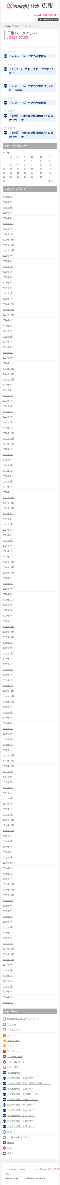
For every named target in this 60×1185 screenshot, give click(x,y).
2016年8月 (8, 841)
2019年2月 (8, 680)
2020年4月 (8, 605)
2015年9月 (8, 900)
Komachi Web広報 (12, 26)
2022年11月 (8, 438)
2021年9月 (8, 513)
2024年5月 (8, 341)
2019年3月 (8, 675)
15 (25, 169)
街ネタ (10, 1153)
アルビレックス (14, 1029)
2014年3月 (8, 997)
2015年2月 (8, 938)
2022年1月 (8, 492)
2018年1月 (8, 750)
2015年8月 (8, 906)
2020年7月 (8, 589)
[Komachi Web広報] (30, 9)
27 (11, 177)
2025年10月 (8, 250)
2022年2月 (8, 486)
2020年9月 (8, 578)
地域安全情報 (13, 1072)
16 (32, 169)
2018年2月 (8, 744)
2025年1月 (8, 299)
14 (18, 169)
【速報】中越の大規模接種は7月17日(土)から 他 (31, 117)
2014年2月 (8, 1002)
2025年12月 (8, 239)
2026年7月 (8, 202)
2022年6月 (8, 465)
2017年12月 (8, 755)
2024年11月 (8, 309)
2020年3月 (8, 610)
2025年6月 (8, 272)
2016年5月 (8, 857)
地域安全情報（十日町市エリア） (23, 1094)
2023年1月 (8, 427)
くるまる (11, 1024)
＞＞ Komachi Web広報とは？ (43, 15)
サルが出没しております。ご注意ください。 (31, 71)
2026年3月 (8, 223)
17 (41, 169)
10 (41, 165)
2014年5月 (8, 986)
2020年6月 (8, 594)
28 (18, 177)
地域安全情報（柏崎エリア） (21, 1110)
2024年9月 (8, 320)
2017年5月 (8, 793)
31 (41, 177)
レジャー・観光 (14, 1056)
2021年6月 (8, 530)
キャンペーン (13, 1040)
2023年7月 (8, 395)
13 (11, 169)
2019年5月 (8, 664)
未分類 (10, 1142)
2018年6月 (8, 723)
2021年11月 (8, 503)
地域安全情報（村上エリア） (21, 1105)
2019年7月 (8, 653)
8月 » (50, 181)
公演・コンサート (16, 1062)
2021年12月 (8, 497)
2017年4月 (8, 798)
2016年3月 (8, 868)
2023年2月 (8, 422)
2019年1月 (8, 685)
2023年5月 (8, 406)
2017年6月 (8, 787)
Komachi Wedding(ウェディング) (23, 1019)
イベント (11, 1035)
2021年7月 (8, 524)
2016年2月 (8, 873)
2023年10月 (8, 379)
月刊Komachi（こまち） (19, 1137)
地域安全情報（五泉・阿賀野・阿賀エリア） (29, 1083)
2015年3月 (8, 932)
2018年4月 (8, 734)
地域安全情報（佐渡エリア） (21, 1088)
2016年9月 (8, 836)
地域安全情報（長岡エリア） (21, 1121)
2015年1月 (8, 943)
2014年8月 (8, 970)
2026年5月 (8, 213)
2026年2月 (8, 229)
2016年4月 (8, 863)
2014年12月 (8, 949)
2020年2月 (8, 615)
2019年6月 (8, 658)
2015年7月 (8, 911)
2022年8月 (8, 454)
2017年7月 (8, 782)
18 (49, 169)
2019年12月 (8, 626)
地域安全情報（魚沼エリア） (21, 1126)
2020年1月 (8, 621)
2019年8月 (8, 648)
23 (32, 173)
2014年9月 (8, 965)
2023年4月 (8, 411)
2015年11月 (8, 889)
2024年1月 (8, 363)
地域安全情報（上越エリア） (21, 1078)
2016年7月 (8, 847)
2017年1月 (8, 814)
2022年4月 (8, 476)
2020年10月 (8, 573)
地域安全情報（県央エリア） (21, 1115)
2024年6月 (8, 336)
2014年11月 (8, 954)
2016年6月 (8, 852)
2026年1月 (8, 234)
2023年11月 (8, 374)
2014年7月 (8, 975)
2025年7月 (8, 266)
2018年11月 (8, 696)
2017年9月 (8, 771)
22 (25, 173)
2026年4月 (8, 218)
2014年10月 (8, 959)
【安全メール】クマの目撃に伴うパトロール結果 (31, 88)
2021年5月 (8, 535)
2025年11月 (8, 245)
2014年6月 (8, 981)
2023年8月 (8, 390)
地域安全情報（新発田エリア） (22, 1099)
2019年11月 (8, 632)
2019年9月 (8, 642)
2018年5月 (8, 728)
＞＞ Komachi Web (15, 1169)
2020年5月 (8, 599)
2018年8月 (8, 712)
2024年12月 (8, 304)
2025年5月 (8, 277)
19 (4, 173)
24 (41, 173)
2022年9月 (8, 449)
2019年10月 (8, 637)
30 (32, 177)
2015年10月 (8, 895)
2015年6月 (8, 916)
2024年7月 (8, 331)
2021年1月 (8, 556)
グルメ (10, 1046)
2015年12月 (8, 884)
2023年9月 (8, 384)
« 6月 (5, 181)
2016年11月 (8, 825)
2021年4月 (8, 540)
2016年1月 (8, 879)
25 (49, 173)
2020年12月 (8, 562)
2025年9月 (8, 256)
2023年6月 (8, 401)
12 (4, 169)
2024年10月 (8, 315)
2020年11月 (8, 567)
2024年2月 (8, 358)
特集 (9, 1148)
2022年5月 (8, 470)
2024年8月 (8, 325)
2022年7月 (8, 460)
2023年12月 (8, 368)
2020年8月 (8, 583)
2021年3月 (8, 546)
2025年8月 (8, 261)
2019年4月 (8, 669)
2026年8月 (8, 196)
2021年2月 (8, 551)
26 (4, 177)
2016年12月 (8, 820)
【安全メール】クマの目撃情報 (27, 56)
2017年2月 (8, 809)
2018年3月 (8, 739)
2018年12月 (8, 691)
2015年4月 (8, 927)
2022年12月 (8, 433)
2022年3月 (8, 481)
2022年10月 (8, 443)
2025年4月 (8, 282)
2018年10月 (8, 701)
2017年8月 (8, 777)
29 (25, 177)
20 (11, 173)
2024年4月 (8, 347)
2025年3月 (8, 288)
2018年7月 (8, 717)
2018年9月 (8, 707)
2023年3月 (8, 417)
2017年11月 (8, 760)
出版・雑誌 (12, 1067)
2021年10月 (8, 508)
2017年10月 (8, 766)
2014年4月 (8, 991)
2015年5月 (8, 922)
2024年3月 (8, 352)
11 (49, 165)
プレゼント (12, 1051)
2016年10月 (8, 830)
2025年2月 (8, 293)
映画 (9, 1132)
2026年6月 (8, 207)
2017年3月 (8, 804)
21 (18, 173)
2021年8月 (8, 519)
